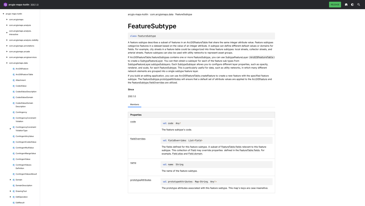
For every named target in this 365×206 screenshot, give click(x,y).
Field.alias (177, 153)
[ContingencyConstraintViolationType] (6, 128)
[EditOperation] (6, 197)
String (179, 164)
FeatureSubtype (147, 35)
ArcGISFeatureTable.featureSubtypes (149, 57)
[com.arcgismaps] (4, 19)
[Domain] (6, 180)
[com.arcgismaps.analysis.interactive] (4, 32)
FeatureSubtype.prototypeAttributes (162, 79)
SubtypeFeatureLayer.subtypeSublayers (149, 64)
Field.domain (195, 153)
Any (178, 123)
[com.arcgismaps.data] (4, 63)
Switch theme (352, 4)
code (170, 123)
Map (197, 181)
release (335, 4)
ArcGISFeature (259, 79)
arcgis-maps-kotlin (19, 4)
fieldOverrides (177, 140)
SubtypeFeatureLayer (236, 57)
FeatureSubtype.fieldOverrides (148, 82)
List (191, 140)
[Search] (359, 4)
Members (134, 104)
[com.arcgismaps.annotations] (4, 46)
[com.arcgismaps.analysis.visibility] (4, 40)
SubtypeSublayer (187, 64)
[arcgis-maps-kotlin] (3, 14)
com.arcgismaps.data (161, 14)
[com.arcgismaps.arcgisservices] (4, 57)
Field (198, 140)
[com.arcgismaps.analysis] (4, 25)
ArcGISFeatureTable (197, 42)
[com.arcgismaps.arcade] (4, 51)
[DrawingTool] (6, 191)
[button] (359, 4)
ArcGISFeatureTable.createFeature (197, 75)
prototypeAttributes (180, 181)
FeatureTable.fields (231, 146)
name (170, 164)
